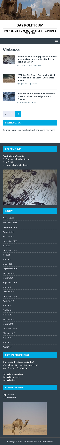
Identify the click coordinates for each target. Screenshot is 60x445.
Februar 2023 (8, 236)
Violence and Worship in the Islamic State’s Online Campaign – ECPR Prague (36, 96)
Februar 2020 (8, 273)
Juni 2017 (7, 337)
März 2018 (7, 314)
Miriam (39, 65)
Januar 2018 (8, 324)
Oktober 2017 (9, 333)
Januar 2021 (8, 264)
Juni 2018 (7, 305)
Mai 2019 (7, 287)
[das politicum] (30, 18)
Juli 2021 (6, 254)
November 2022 (10, 241)
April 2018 (7, 310)
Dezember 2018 (10, 296)
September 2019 (10, 282)
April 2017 (7, 347)
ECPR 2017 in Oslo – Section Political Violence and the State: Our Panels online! (36, 78)
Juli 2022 (6, 245)
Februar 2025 (8, 218)
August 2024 (8, 232)
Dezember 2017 (10, 328)
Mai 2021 (7, 259)
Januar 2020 (8, 277)
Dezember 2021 (10, 250)
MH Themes (48, 441)
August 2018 (8, 301)
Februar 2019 (8, 291)
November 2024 (10, 222)
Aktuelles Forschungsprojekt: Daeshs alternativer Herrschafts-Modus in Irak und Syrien (37, 59)
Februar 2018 (8, 319)
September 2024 (10, 227)
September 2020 (10, 268)
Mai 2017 (7, 342)
